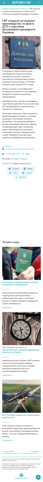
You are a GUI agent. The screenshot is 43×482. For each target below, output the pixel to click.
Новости (24, 9)
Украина (30, 149)
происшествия (20, 149)
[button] (4, 2)
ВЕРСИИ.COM (21, 2)
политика (9, 149)
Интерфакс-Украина (19, 159)
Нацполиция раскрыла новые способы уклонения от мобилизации (20, 283)
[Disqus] (21, 211)
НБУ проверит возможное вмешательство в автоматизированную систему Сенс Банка (20, 349)
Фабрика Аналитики (10, 9)
